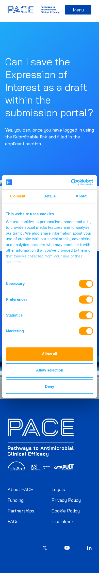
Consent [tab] (17, 196)
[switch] (86, 299)
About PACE (20, 489)
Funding (16, 500)
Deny (49, 386)
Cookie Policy (66, 511)
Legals (58, 489)
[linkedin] (89, 548)
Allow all (49, 354)
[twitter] (45, 548)
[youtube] (67, 548)
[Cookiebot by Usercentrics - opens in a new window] (71, 182)
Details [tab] (49, 196)
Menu (78, 10)
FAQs (13, 521)
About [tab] (81, 196)
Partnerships (21, 511)
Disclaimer (62, 521)
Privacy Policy (66, 500)
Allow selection (49, 370)
